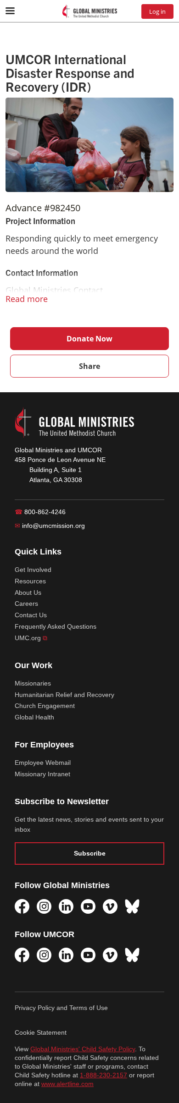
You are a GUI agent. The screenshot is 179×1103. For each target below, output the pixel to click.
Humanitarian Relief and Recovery (64, 694)
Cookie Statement (41, 1032)
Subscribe (90, 853)
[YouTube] (88, 906)
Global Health (34, 717)
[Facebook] (22, 906)
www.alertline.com (67, 1084)
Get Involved (33, 569)
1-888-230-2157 (103, 1075)
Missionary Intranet (42, 774)
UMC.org (31, 638)
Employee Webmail (43, 762)
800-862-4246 (40, 512)
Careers (26, 603)
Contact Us (31, 615)
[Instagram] (44, 906)
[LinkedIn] (66, 906)
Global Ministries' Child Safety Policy (82, 1049)
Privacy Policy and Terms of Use (61, 1007)
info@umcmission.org (50, 525)
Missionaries (33, 683)
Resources (30, 581)
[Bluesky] (132, 906)
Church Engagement (45, 705)
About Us (28, 592)
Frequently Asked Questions (55, 626)
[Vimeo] (110, 906)
